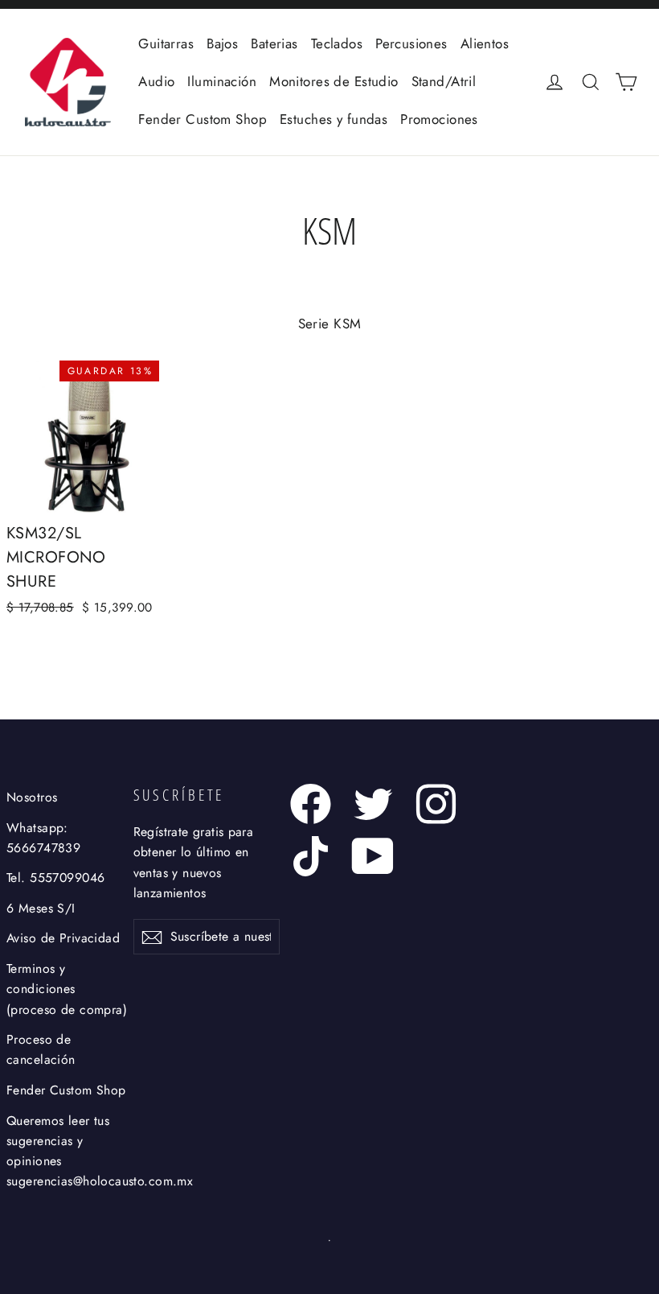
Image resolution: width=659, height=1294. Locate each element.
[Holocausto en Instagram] (436, 804)
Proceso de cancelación (41, 1049)
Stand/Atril (444, 81)
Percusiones (411, 43)
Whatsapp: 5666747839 (43, 837)
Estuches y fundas (333, 119)
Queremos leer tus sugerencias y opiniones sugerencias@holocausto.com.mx (67, 1151)
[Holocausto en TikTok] (310, 856)
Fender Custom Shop (202, 119)
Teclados (336, 43)
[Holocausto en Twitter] (373, 804)
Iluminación (221, 81)
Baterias (274, 43)
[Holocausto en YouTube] (373, 856)
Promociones (439, 119)
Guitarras (166, 43)
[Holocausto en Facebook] (310, 804)
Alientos (484, 43)
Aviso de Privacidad (63, 938)
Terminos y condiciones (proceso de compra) (66, 989)
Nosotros (31, 797)
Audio (156, 81)
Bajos (222, 43)
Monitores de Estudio (334, 81)
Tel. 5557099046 (55, 877)
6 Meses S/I (41, 908)
